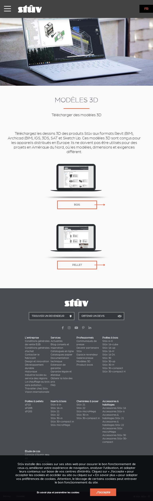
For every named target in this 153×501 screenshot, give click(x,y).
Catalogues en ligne (62, 351)
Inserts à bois (58, 401)
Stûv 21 (55, 411)
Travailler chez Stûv (36, 388)
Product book (84, 364)
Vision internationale (37, 392)
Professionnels (85, 337)
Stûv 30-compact (112, 368)
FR (146, 9)
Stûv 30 (106, 358)
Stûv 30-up (108, 361)
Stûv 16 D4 (108, 354)
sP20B (28, 408)
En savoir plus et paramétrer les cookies (58, 492)
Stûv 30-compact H (114, 371)
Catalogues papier (62, 354)
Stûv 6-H (107, 341)
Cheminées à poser (87, 401)
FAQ (53, 385)
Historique (31, 371)
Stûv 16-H (108, 351)
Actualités (57, 341)
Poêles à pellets (34, 401)
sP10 (28, 404)
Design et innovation (37, 361)
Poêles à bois (110, 337)
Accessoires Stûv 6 (113, 411)
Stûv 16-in (57, 408)
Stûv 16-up (108, 347)
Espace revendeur (87, 354)
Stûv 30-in (57, 418)
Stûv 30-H (108, 364)
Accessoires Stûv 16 (114, 408)
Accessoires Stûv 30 (114, 435)
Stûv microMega (60, 425)
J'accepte (103, 492)
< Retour (13, 27)
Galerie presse (84, 358)
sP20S (28, 411)
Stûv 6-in (56, 404)
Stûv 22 (55, 414)
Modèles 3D (83, 361)
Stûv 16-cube (110, 344)
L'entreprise (32, 337)
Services (56, 337)
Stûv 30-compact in (62, 421)
